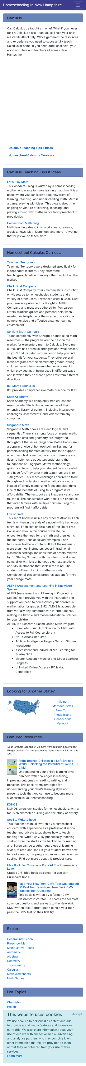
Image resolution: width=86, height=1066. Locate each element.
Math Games (15, 978)
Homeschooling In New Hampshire (32, 5)
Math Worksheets (19, 974)
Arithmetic (14, 952)
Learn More (15, 1055)
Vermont (62, 723)
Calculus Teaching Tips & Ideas (31, 148)
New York (62, 710)
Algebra (12, 956)
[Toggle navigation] (78, 5)
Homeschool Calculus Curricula (31, 155)
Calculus (13, 969)
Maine (62, 701)
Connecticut (62, 719)
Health (11, 1006)
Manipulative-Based (20, 947)
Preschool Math (17, 943)
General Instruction (20, 939)
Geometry (13, 961)
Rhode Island (62, 714)
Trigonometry (16, 965)
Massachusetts (62, 706)
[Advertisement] (43, 101)
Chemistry (14, 1002)
